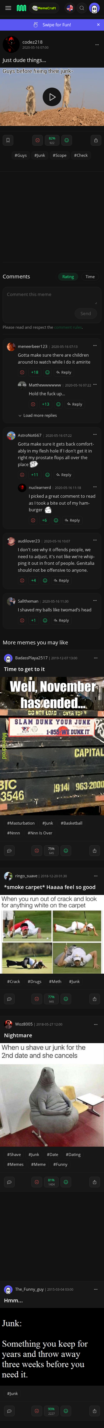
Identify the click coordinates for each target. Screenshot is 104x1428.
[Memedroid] (21, 8)
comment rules (68, 327)
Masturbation (22, 823)
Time (90, 276)
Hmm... (13, 1300)
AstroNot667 (30, 435)
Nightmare (18, 1035)
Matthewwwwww (45, 385)
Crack (15, 981)
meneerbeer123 (33, 346)
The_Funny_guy (29, 1289)
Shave (15, 1154)
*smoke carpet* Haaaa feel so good (49, 887)
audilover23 (29, 541)
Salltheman (28, 601)
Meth (56, 981)
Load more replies (40, 415)
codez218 (32, 42)
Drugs (35, 981)
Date (54, 1154)
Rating (68, 276)
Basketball (72, 823)
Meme (40, 1164)
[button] (82, 8)
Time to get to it (24, 669)
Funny (61, 1164)
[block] (97, 44)
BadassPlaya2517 (31, 657)
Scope (60, 155)
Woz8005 (24, 1024)
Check (82, 155)
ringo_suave (26, 875)
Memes (16, 1164)
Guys (22, 155)
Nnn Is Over (41, 833)
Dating (75, 1154)
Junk (41, 155)
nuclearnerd (40, 487)
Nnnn (15, 833)
